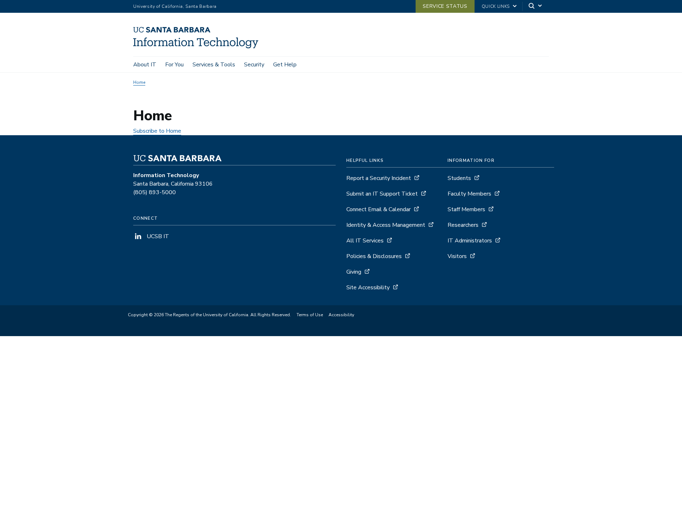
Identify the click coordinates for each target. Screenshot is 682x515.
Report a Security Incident (378, 178)
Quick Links (496, 6)
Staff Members (466, 209)
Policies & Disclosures (374, 256)
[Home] (198, 46)
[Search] (536, 6)
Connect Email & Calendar (378, 209)
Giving (353, 272)
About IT (144, 65)
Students (459, 178)
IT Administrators (470, 241)
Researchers (463, 225)
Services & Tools (214, 65)
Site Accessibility (368, 287)
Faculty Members (469, 194)
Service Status (445, 6)
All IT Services (365, 241)
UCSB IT (157, 236)
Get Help (285, 65)
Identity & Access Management (385, 225)
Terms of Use (310, 315)
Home (139, 82)
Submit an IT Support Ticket (382, 194)
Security (254, 65)
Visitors (457, 256)
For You (174, 65)
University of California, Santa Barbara (175, 6)
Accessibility (341, 315)
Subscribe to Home (157, 131)
